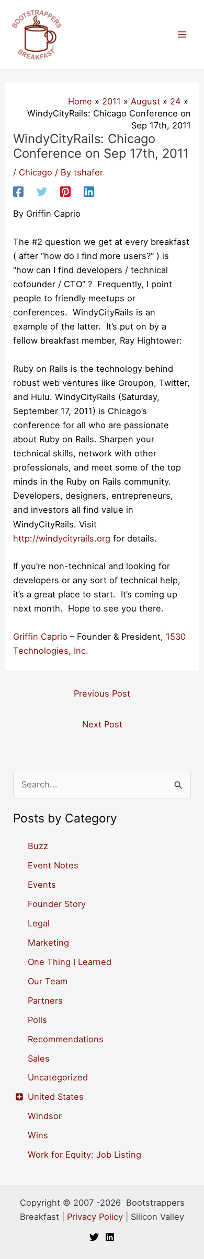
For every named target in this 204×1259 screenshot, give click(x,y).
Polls (37, 1020)
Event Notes (53, 865)
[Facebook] (18, 191)
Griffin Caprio (40, 636)
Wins (38, 1135)
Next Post (102, 724)
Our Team (47, 981)
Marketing (48, 942)
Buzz (38, 846)
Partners (45, 1000)
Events (42, 884)
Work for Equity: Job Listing (84, 1154)
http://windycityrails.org (61, 538)
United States (56, 1096)
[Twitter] (42, 191)
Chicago (35, 172)
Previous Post (102, 693)
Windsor (45, 1116)
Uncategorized (58, 1077)
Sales (39, 1058)
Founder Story (57, 904)
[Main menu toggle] (182, 34)
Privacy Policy (95, 1216)
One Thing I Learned (69, 962)
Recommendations (66, 1039)
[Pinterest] (65, 191)
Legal (39, 923)
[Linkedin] (89, 191)
